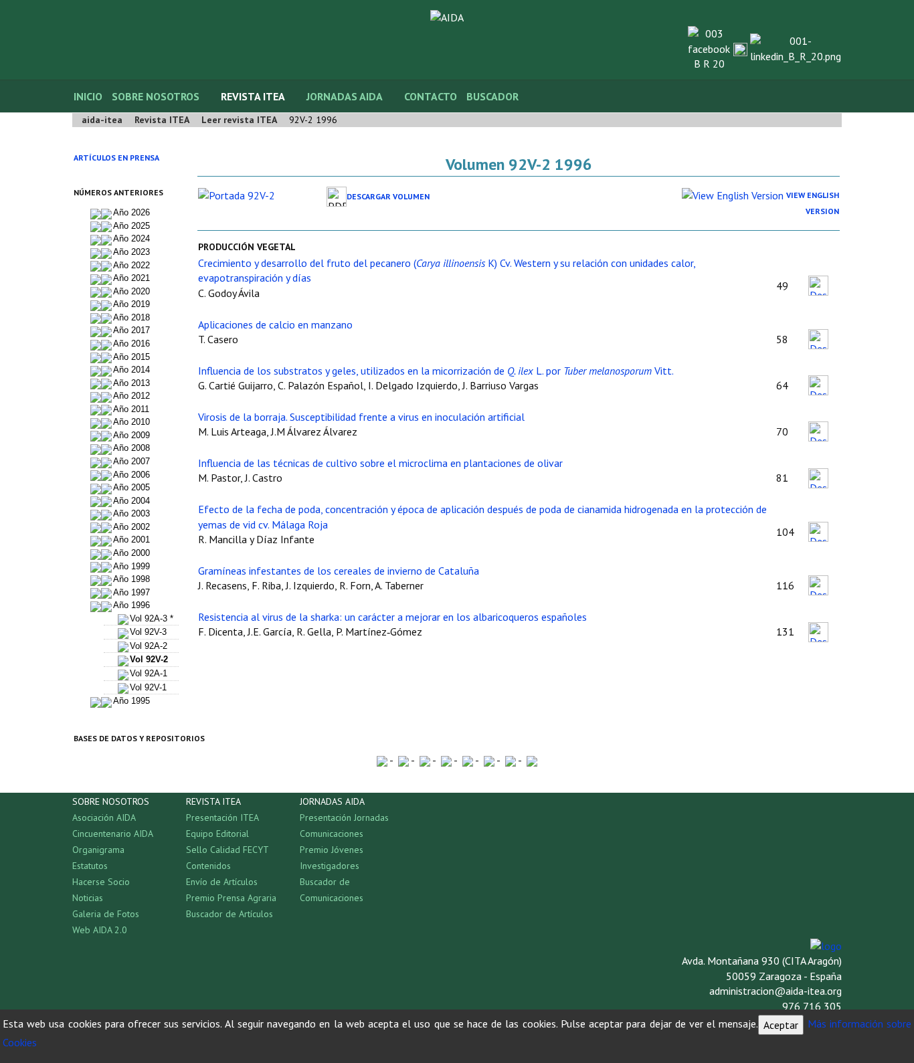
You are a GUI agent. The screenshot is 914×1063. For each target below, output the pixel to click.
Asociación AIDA (104, 817)
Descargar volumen (388, 196)
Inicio (88, 96)
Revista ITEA (253, 96)
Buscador (492, 96)
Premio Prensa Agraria (231, 898)
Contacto (430, 96)
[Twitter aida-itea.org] (740, 48)
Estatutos (90, 866)
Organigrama (98, 850)
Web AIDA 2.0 (99, 930)
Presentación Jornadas (344, 817)
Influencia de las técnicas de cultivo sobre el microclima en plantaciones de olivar (380, 463)
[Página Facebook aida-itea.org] (709, 47)
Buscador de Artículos (229, 914)
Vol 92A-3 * (151, 618)
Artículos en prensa (116, 158)
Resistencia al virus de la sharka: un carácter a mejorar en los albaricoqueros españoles (392, 616)
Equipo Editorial (217, 834)
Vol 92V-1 (148, 687)
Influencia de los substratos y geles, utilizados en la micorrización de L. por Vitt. (436, 370)
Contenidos (208, 866)
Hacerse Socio (101, 882)
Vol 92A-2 (148, 646)
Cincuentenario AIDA (112, 834)
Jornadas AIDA (344, 96)
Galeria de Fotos (105, 914)
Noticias (87, 898)
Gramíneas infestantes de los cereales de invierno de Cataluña (338, 570)
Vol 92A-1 (148, 673)
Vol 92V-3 (148, 632)
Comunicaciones (331, 834)
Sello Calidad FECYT (227, 850)
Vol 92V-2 (149, 659)
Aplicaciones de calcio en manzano (275, 324)
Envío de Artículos (222, 882)
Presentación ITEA (222, 817)
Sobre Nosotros (155, 96)
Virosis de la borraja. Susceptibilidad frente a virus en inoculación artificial (361, 416)
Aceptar (780, 1025)
